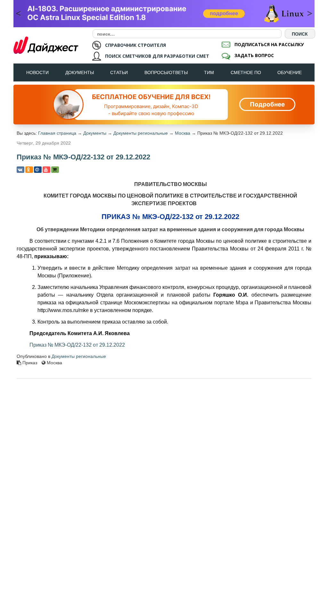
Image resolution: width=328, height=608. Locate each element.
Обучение (289, 72)
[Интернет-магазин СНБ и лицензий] (55, 169)
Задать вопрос (254, 55)
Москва (182, 133)
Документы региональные (140, 133)
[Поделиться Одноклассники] (29, 169)
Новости (37, 72)
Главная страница (57, 133)
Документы (79, 72)
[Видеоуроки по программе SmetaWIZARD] (46, 169)
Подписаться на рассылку (269, 44)
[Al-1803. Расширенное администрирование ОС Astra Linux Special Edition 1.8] (164, 13)
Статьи (119, 72)
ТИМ (209, 72)
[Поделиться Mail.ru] (38, 169)
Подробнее (267, 104)
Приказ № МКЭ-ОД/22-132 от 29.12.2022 (77, 345)
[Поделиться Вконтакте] (20, 169)
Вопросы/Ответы (166, 72)
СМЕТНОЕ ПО (246, 72)
